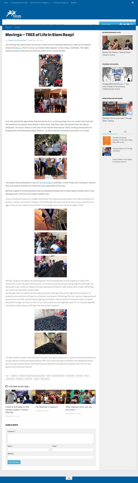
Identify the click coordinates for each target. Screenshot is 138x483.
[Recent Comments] (125, 132)
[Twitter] (124, 24)
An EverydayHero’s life (19, 3)
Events (73, 3)
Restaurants (19, 379)
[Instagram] (131, 24)
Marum (18, 48)
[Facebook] (121, 24)
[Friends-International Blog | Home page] (13, 15)
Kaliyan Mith (70, 376)
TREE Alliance (45, 379)
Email (54, 446)
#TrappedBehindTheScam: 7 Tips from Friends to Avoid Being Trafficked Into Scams (115, 86)
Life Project (47, 183)
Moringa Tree (10, 379)
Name (10, 446)
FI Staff (48, 376)
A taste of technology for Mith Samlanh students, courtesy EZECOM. (17, 409)
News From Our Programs (39, 3)
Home (6, 3)
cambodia (14, 376)
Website (10, 453)
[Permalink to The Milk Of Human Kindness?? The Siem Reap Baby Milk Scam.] (106, 140)
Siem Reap (28, 379)
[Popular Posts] (110, 132)
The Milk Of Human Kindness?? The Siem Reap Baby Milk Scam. (122, 140)
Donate (17, 27)
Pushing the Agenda (60, 3)
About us (8, 27)
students (36, 379)
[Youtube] (128, 24)
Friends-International (17, 40)
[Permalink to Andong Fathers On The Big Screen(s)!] (106, 151)
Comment (12, 431)
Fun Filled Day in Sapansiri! (47, 407)
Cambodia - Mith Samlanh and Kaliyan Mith (31, 376)
